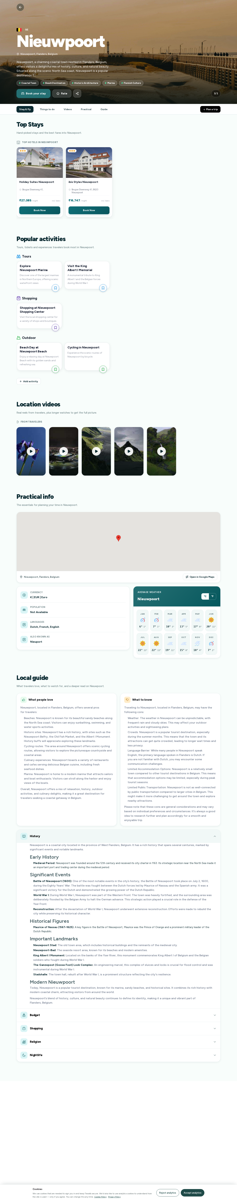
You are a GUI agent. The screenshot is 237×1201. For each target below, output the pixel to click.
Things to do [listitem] (47, 109)
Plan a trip (212, 109)
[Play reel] (31, 451)
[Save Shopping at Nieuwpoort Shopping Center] (55, 327)
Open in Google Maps (202, 576)
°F (212, 596)
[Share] (77, 94)
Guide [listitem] (104, 109)
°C (205, 596)
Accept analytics (192, 1192)
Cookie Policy (100, 1196)
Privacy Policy (114, 1196)
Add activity (30, 381)
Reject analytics (167, 1192)
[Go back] (20, 7)
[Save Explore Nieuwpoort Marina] (55, 288)
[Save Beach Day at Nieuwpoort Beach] (55, 369)
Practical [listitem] (86, 109)
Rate (64, 93)
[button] (39, 182)
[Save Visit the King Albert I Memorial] (103, 288)
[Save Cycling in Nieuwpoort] (103, 369)
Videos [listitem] (68, 109)
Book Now (40, 210)
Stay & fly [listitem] (25, 109)
